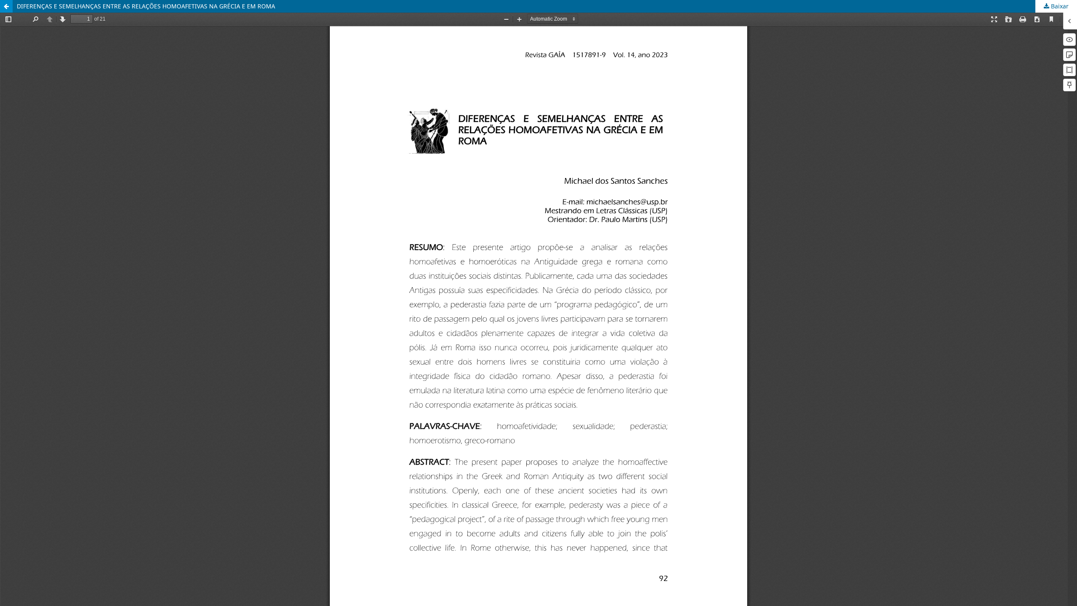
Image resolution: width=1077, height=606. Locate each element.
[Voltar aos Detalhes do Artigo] (6, 6)
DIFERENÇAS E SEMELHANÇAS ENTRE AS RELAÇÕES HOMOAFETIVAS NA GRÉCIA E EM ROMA (146, 6)
